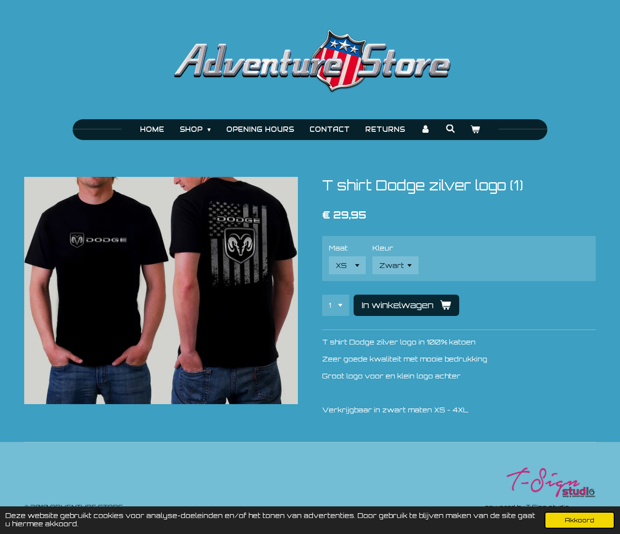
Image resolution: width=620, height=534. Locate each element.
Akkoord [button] (579, 520)
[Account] (425, 130)
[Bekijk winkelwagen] (475, 130)
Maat (338, 248)
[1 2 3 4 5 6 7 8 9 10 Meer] (335, 305)
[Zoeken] (450, 129)
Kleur (382, 248)
